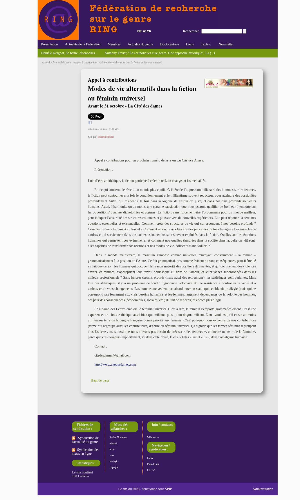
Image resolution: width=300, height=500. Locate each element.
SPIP (168, 489)
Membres (114, 44)
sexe (112, 455)
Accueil (46, 62)
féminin (110, 137)
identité (113, 443)
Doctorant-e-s (169, 44)
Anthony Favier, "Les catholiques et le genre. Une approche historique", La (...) (160, 53)
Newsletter (225, 44)
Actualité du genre (140, 44)
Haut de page (100, 380)
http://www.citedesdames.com (115, 364)
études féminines (118, 437)
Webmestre (153, 437)
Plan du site (153, 464)
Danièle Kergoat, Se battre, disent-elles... (69, 53)
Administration (263, 489)
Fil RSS (151, 469)
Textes (205, 44)
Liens (190, 44)
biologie (114, 461)
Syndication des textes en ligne (85, 451)
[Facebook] (90, 123)
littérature (102, 137)
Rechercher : (192, 31)
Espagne (114, 467)
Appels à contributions (86, 62)
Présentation (49, 44)
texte (112, 449)
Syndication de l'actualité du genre (85, 440)
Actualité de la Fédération (83, 44)
